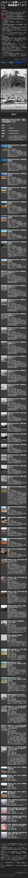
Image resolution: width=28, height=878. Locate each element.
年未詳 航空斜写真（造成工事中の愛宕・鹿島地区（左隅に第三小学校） (17, 808)
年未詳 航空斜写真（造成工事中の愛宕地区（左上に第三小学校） (17, 817)
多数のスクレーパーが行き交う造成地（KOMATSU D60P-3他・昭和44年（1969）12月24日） (17, 708)
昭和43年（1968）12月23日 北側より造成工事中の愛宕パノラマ (17, 606)
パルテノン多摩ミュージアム (21, 872)
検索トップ (4, 62)
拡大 (15, 114)
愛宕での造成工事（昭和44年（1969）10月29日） (15, 636)
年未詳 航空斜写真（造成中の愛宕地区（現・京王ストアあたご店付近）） (17, 825)
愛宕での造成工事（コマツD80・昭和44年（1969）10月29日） (17, 650)
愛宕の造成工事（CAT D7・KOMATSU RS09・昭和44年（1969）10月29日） (17, 664)
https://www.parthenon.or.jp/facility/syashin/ (12, 849)
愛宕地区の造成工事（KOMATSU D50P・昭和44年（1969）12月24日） (17, 695)
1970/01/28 (11, 128)
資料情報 (11, 62)
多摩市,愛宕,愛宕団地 (14, 130)
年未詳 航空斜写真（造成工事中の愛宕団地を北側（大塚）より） (17, 833)
